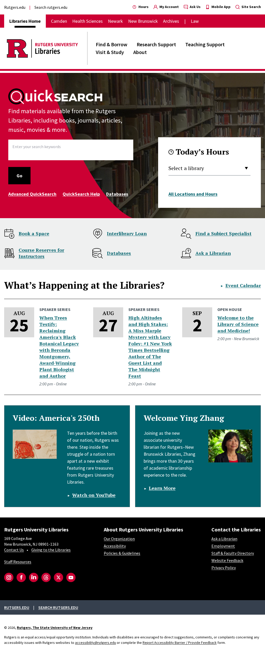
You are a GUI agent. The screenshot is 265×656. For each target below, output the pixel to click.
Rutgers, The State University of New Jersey (54, 627)
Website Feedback (227, 560)
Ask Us (195, 6)
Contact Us (14, 549)
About (140, 52)
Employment (223, 545)
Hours (143, 6)
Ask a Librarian (213, 253)
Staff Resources (17, 561)
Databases (117, 194)
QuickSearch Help (81, 194)
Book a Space (34, 233)
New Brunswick (143, 21)
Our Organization (119, 538)
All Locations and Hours (192, 194)
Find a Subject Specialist (223, 233)
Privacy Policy (223, 567)
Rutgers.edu (14, 7)
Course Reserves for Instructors (41, 253)
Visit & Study (110, 52)
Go (19, 176)
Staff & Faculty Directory (232, 553)
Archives (171, 21)
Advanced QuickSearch (32, 194)
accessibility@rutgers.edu (95, 642)
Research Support (156, 44)
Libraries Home (25, 21)
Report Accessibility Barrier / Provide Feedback (180, 642)
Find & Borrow (111, 44)
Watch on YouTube (93, 495)
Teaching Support (205, 44)
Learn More (162, 488)
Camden (59, 21)
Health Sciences (87, 21)
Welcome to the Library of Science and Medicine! (238, 324)
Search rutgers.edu (50, 7)
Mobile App (221, 6)
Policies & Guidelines (122, 553)
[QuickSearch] (55, 96)
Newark (115, 21)
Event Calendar (243, 285)
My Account (169, 6)
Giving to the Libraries (51, 549)
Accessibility (115, 545)
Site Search (251, 6)
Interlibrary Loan (127, 233)
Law (195, 21)
